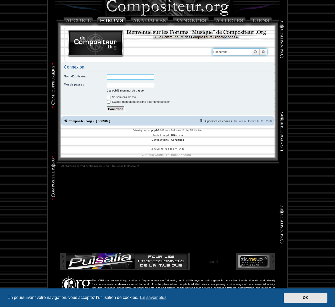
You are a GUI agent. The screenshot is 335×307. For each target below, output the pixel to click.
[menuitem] (215, 121)
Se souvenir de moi (123, 97)
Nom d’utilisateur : (77, 76)
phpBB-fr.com (174, 135)
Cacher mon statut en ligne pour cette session (140, 101)
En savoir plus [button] (153, 297)
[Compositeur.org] (95, 44)
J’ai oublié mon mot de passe (125, 90)
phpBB (155, 130)
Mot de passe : (74, 84)
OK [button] (305, 297)
